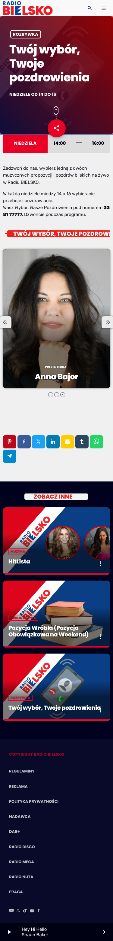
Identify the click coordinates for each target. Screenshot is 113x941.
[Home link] (27, 8)
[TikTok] (25, 911)
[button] (50, 394)
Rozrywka (25, 34)
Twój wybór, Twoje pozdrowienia (54, 708)
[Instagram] (32, 911)
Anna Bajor (56, 377)
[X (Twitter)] (18, 911)
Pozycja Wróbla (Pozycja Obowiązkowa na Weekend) (48, 631)
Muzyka (18, 551)
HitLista (19, 561)
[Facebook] (38, 911)
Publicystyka (23, 617)
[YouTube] (11, 911)
